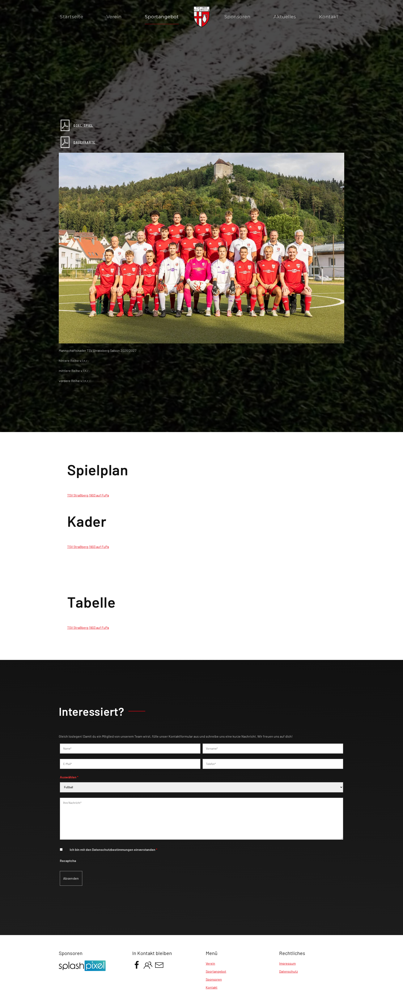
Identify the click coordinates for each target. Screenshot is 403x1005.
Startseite (71, 17)
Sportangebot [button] (162, 17)
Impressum (287, 963)
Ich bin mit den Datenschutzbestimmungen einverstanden (113, 849)
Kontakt (328, 17)
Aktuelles (284, 17)
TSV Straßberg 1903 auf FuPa (88, 495)
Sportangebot (216, 971)
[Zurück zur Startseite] (202, 16)
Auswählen (69, 777)
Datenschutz (288, 971)
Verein (114, 17)
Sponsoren (237, 17)
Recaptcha (68, 861)
